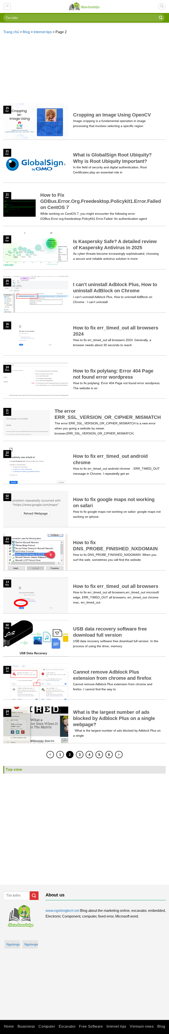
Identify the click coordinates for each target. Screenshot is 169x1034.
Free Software (91, 1026)
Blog (26, 32)
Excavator (67, 1026)
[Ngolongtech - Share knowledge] (84, 6)
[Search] (161, 6)
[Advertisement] (84, 70)
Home (9, 1026)
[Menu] (7, 6)
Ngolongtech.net (31, 944)
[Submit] (160, 18)
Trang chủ (11, 32)
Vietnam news (142, 1026)
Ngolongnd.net (13, 944)
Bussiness (26, 1026)
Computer (47, 1026)
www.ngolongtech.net (62, 910)
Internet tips (43, 32)
